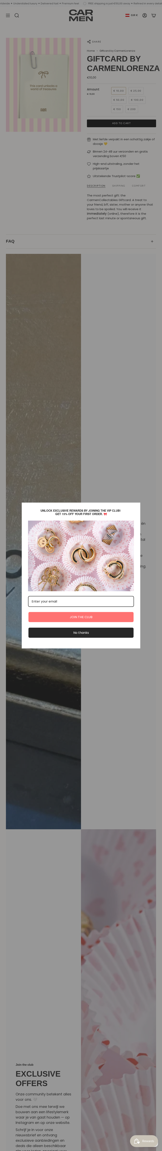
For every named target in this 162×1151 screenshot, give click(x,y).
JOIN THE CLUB (81, 617)
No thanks (81, 632)
